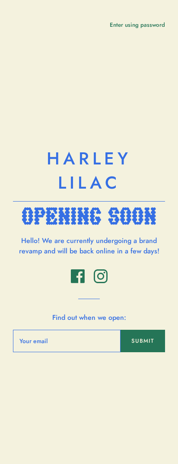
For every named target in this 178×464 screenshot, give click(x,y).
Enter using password (137, 25)
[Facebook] (79, 281)
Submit (142, 341)
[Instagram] (101, 281)
